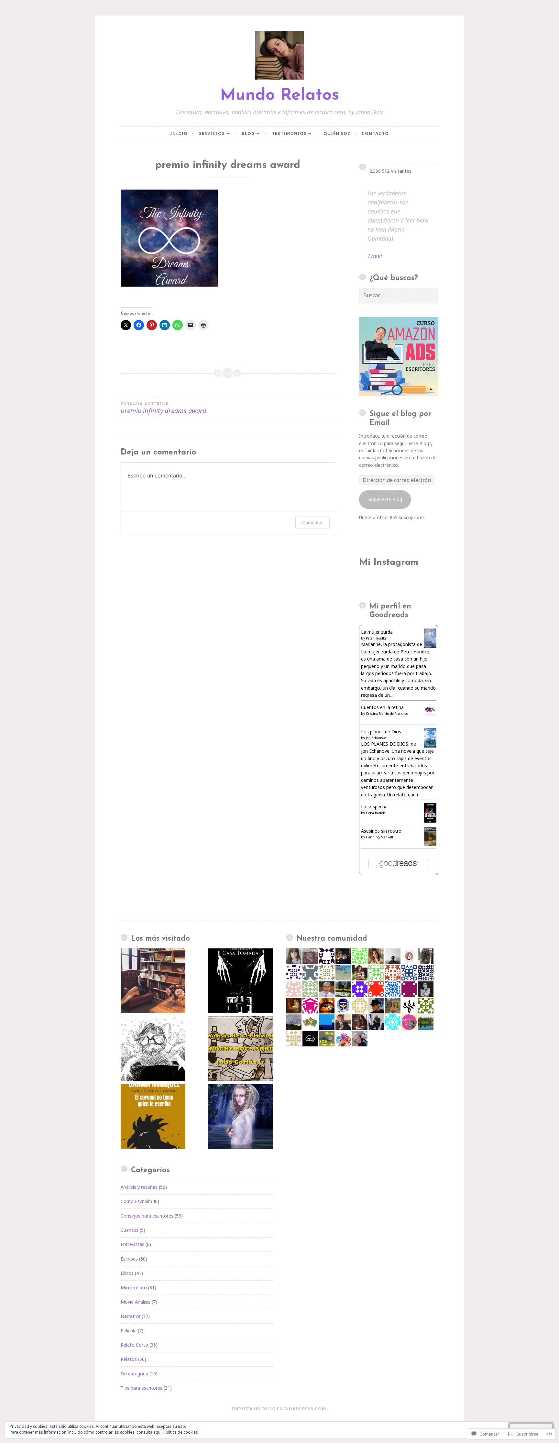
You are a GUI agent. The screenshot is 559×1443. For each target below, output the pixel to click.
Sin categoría (134, 1374)
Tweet (374, 256)
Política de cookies (180, 1432)
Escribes (129, 1259)
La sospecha (374, 806)
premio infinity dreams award (163, 408)
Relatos (129, 1359)
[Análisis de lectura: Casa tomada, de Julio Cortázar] (240, 981)
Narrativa (130, 1316)
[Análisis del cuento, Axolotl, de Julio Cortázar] (153, 1049)
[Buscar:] (399, 295)
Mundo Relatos (279, 95)
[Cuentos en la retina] (430, 715)
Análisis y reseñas (139, 1187)
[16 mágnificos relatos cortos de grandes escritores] (153, 981)
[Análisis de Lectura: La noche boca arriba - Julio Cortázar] (240, 1049)
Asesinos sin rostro (381, 831)
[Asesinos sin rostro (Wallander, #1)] (430, 844)
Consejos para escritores (147, 1216)
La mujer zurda (377, 632)
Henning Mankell (379, 837)
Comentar (312, 522)
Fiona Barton (375, 813)
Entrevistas (132, 1244)
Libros (127, 1273)
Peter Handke (376, 638)
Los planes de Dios (381, 731)
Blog (248, 133)
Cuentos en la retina (382, 707)
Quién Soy (336, 133)
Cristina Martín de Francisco (387, 713)
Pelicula (129, 1331)
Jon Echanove (376, 738)
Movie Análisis (135, 1302)
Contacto (375, 133)
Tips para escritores (141, 1388)
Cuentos (129, 1230)
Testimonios (289, 133)
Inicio (179, 133)
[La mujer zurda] (430, 647)
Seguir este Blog (384, 499)
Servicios (212, 133)
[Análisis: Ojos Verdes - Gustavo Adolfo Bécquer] (240, 1117)
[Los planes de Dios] (430, 746)
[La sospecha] (430, 821)
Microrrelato (134, 1287)
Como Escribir (135, 1201)
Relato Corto (134, 1345)
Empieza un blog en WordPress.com (279, 1409)
